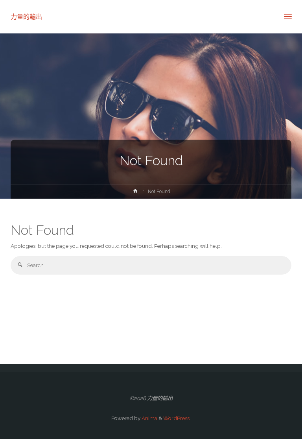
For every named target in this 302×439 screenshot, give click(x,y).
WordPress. (177, 418)
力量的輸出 (26, 16)
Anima (148, 418)
